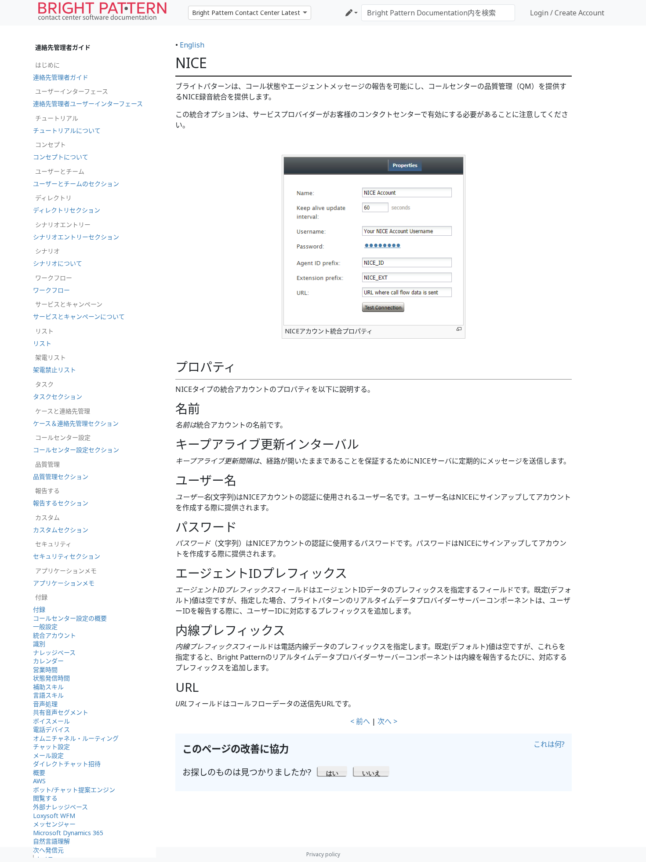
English (192, 45)
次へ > (387, 721)
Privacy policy (323, 854)
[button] (332, 771)
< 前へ (360, 721)
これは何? (549, 744)
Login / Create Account (567, 13)
